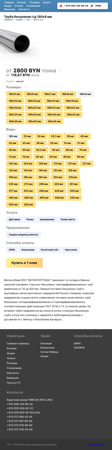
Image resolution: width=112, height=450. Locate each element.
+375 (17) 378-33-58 (20, 429)
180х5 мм (14, 94)
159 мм (72, 170)
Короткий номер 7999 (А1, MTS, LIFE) (27, 399)
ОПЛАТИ (79, 347)
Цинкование (47, 219)
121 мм (72, 163)
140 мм (28, 170)
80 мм (39, 156)
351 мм (74, 184)
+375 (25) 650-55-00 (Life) (23, 412)
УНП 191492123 (97, 444)
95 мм (80, 156)
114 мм (58, 163)
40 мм (84, 136)
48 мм (40, 143)
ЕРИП (12, 249)
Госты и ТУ (13, 382)
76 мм (25, 156)
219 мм (73, 177)
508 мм (59, 197)
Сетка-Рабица (49, 351)
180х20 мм (34, 107)
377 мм (13, 191)
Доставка (14, 219)
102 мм (13, 163)
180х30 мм (53, 114)
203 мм (57, 177)
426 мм (59, 191)
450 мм (74, 191)
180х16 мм (72, 101)
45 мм (26, 143)
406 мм (43, 191)
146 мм (43, 170)
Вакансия (13, 377)
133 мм (13, 170)
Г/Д (27, 19)
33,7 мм (55, 136)
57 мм (80, 143)
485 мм (44, 197)
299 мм (43, 184)
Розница (34, 2)
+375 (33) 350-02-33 (20, 408)
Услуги (47, 2)
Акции (7, 6)
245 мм (13, 184)
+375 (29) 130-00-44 (76, 5)
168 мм (13, 177)
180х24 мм (72, 107)
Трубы (19, 19)
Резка (30, 219)
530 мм (74, 197)
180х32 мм (73, 114)
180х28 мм (34, 114)
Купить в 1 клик (24, 263)
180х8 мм (67, 94)
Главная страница (18, 343)
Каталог (21, 2)
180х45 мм (54, 121)
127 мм (86, 163)
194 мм (43, 177)
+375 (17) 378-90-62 (19, 425)
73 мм (12, 156)
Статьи (19, 6)
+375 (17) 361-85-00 (19, 421)
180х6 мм (32, 94)
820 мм (28, 204)
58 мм (12, 150)
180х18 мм (15, 107)
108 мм (43, 163)
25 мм (27, 136)
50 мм (54, 143)
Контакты (24, 9)
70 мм (83, 150)
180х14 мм (53, 101)
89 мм (66, 156)
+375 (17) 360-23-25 (19, 416)
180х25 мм (15, 114)
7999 (98, 5)
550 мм (13, 204)
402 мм (28, 191)
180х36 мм (15, 121)
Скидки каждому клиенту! (23, 234)
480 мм (28, 197)
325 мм (58, 184)
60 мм (26, 150)
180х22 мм (53, 107)
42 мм (12, 143)
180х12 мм (34, 101)
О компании (33, 6)
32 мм (41, 136)
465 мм (13, 197)
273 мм (28, 184)
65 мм (55, 150)
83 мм (53, 156)
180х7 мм (49, 94)
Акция (44, 356)
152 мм (58, 170)
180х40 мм (34, 121)
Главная (9, 2)
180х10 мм (15, 101)
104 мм (28, 163)
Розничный (47, 347)
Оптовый (46, 343)
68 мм (69, 150)
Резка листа (68, 219)
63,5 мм (41, 150)
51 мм (67, 143)
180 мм (28, 177)
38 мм (70, 136)
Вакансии (9, 9)
